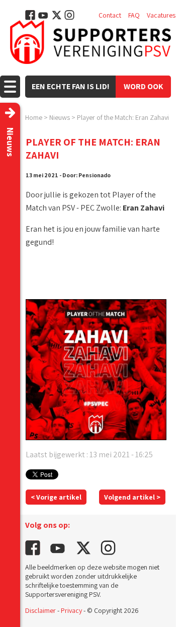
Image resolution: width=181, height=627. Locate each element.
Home (33, 117)
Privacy (71, 610)
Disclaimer (40, 610)
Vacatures (161, 15)
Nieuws (59, 117)
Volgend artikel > (132, 497)
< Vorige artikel (56, 497)
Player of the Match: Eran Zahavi (123, 117)
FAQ (134, 15)
